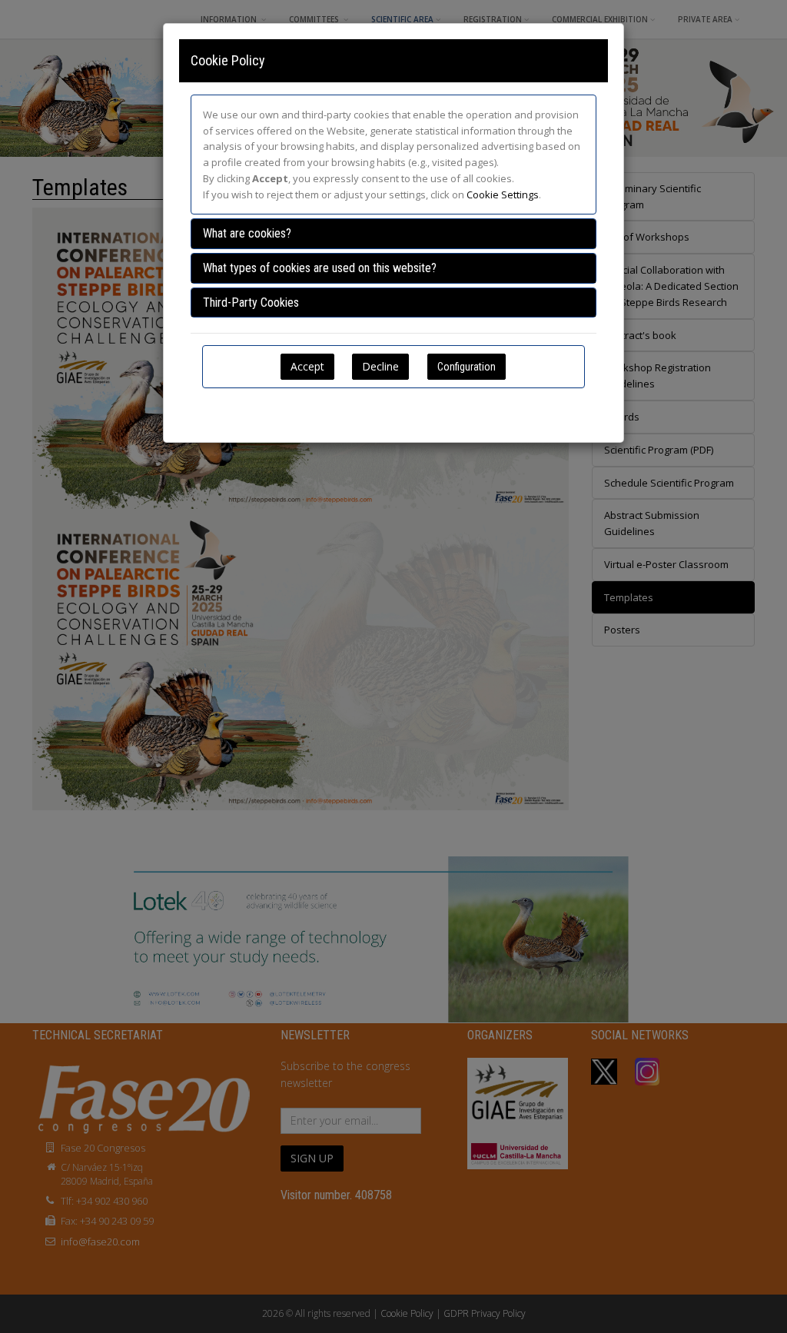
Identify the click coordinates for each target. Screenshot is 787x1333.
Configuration (466, 367)
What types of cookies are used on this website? (320, 268)
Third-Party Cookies (251, 302)
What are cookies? (247, 233)
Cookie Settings (503, 194)
